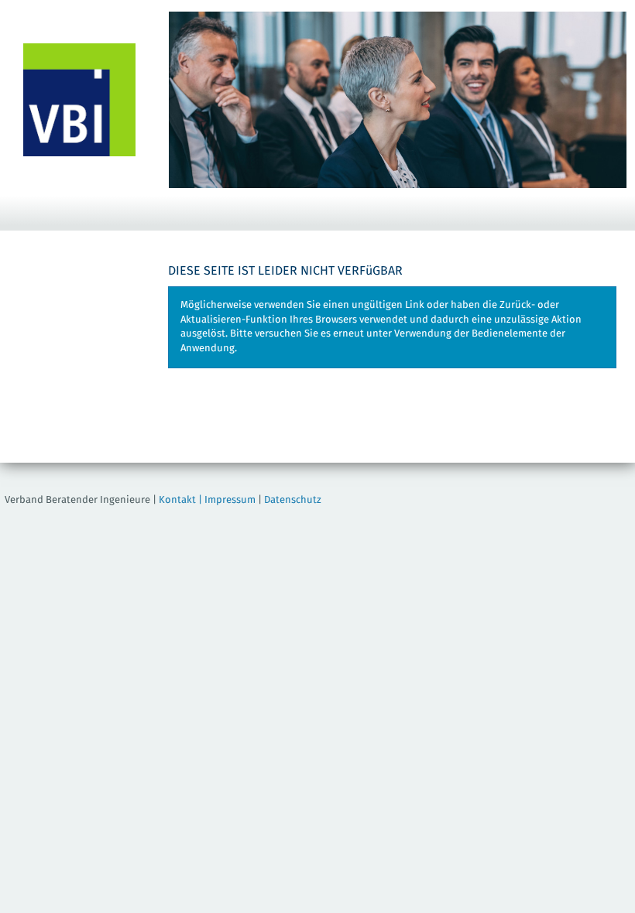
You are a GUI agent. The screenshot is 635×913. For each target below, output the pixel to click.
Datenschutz (292, 500)
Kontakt (177, 500)
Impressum (230, 500)
